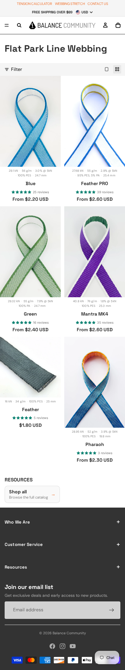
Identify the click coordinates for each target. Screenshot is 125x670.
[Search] (19, 25)
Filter (16, 69)
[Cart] (118, 25)
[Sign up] (112, 610)
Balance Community (69, 633)
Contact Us (98, 3)
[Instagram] (62, 646)
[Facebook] (52, 646)
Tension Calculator (34, 3)
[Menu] (6, 25)
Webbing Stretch (70, 3)
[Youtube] (72, 646)
